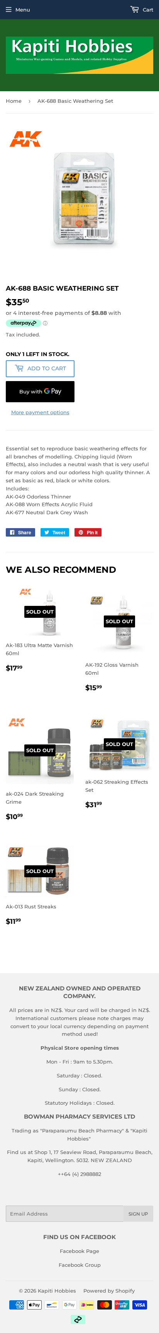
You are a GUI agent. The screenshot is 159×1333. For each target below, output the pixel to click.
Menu (22, 10)
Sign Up (138, 1214)
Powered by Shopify (109, 1291)
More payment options (40, 412)
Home (14, 101)
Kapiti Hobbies (57, 1291)
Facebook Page (79, 1251)
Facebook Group (80, 1265)
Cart (147, 10)
